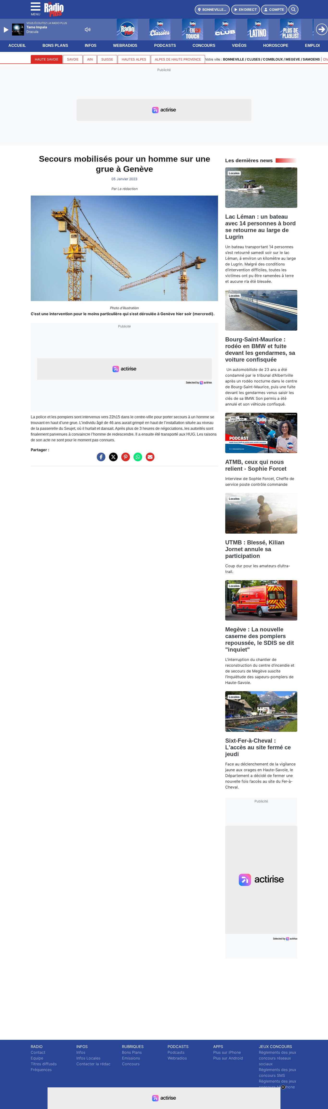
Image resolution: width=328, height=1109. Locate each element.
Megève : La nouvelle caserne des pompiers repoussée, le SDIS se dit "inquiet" (259, 639)
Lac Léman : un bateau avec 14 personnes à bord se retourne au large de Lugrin (260, 226)
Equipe (37, 1058)
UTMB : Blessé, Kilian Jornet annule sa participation (255, 549)
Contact (38, 1052)
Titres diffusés (44, 1063)
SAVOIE (73, 59)
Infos (91, 45)
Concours (204, 45)
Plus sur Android (228, 1058)
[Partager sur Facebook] (99, 459)
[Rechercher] (293, 9)
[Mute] (87, 29)
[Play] (7, 30)
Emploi (312, 45)
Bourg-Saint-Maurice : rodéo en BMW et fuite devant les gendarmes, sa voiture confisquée (260, 349)
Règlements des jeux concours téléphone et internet (277, 1087)
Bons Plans (55, 45)
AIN (90, 59)
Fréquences (41, 1069)
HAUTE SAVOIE (46, 59)
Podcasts (165, 45)
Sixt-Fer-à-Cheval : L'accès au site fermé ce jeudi (258, 747)
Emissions (131, 1058)
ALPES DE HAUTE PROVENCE (178, 59)
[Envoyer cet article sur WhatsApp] (136, 459)
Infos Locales (88, 1058)
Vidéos (239, 45)
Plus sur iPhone (227, 1052)
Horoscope (275, 45)
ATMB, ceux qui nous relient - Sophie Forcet (255, 465)
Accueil (17, 45)
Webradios (125, 45)
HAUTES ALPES (134, 59)
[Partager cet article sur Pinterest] (124, 459)
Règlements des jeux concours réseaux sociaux (277, 1058)
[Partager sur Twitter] (112, 459)
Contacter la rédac (93, 1063)
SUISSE (107, 59)
